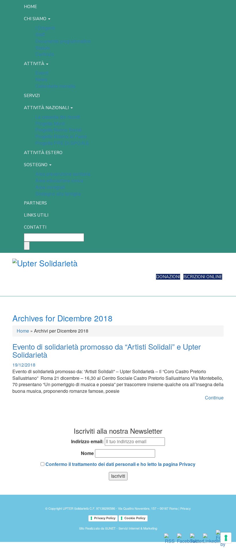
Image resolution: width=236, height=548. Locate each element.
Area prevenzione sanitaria (62, 173)
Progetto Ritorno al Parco (61, 136)
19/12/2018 (23, 364)
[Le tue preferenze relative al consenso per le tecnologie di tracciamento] (225, 537)
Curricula (44, 54)
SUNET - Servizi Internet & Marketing (131, 528)
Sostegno (36, 165)
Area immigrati (50, 187)
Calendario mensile (55, 86)
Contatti (35, 227)
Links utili (36, 215)
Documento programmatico (63, 41)
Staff (40, 34)
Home (30, 7)
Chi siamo (35, 19)
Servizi (32, 95)
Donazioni (168, 277)
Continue (214, 397)
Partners (35, 203)
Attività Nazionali (47, 108)
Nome (87, 453)
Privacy (185, 508)
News (41, 79)
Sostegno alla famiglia (58, 193)
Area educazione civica (59, 180)
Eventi (41, 72)
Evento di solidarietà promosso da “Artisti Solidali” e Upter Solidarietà (106, 350)
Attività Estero (43, 153)
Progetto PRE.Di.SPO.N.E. (62, 143)
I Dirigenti (45, 27)
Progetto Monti (50, 123)
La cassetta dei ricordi (57, 116)
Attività (34, 64)
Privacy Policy (104, 518)
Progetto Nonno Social (58, 129)
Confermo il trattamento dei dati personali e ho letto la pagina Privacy (119, 464)
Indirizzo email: (87, 441)
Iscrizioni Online (202, 277)
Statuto (42, 47)
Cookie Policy (134, 518)
